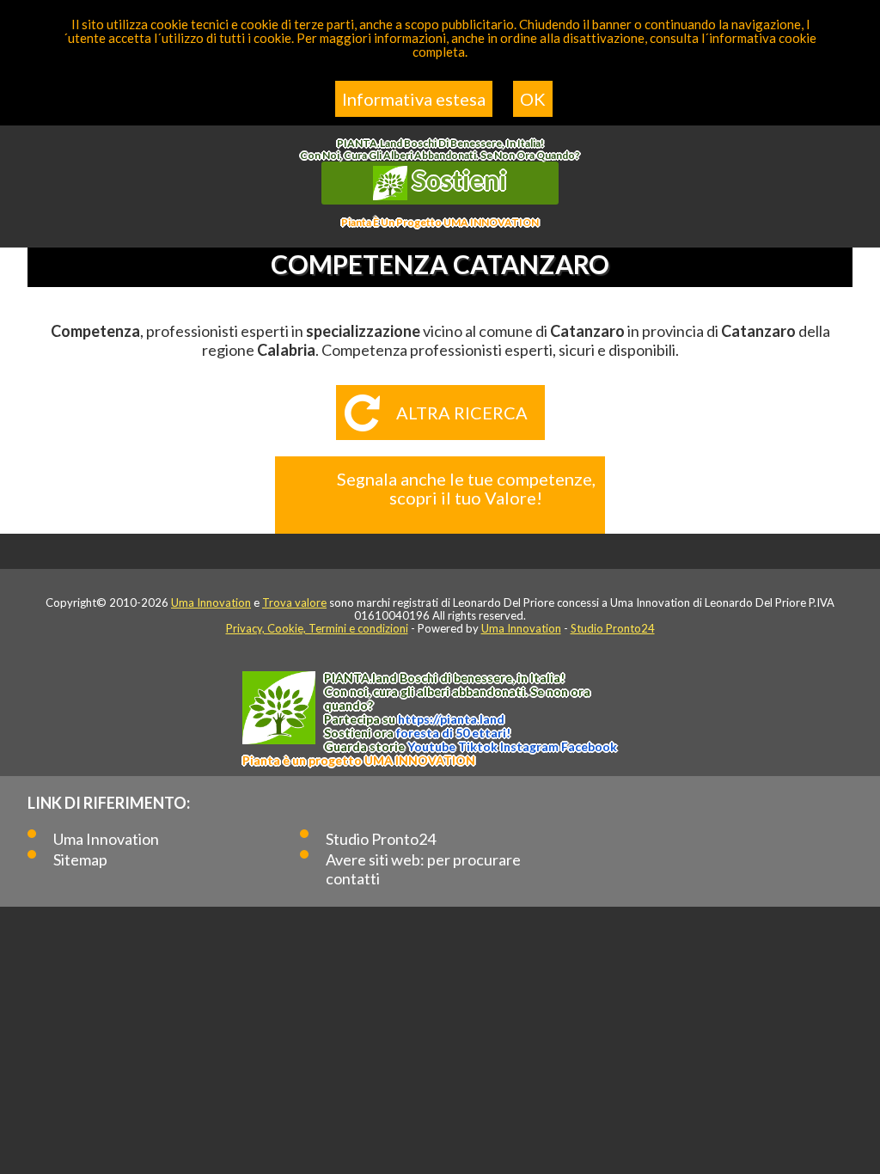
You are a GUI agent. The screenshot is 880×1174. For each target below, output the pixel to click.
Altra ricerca (462, 412)
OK (533, 99)
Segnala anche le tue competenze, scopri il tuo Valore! (466, 488)
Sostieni (457, 179)
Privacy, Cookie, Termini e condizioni (317, 628)
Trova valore (294, 602)
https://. (451, 719)
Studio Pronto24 (613, 628)
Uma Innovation (211, 602)
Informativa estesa (414, 99)
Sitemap (80, 859)
